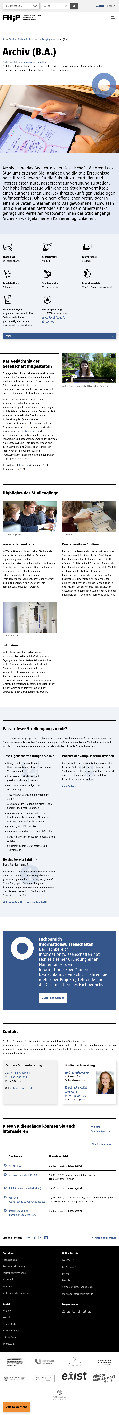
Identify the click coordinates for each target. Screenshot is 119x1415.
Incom (65, 1274)
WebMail (67, 1260)
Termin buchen (21, 1088)
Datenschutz (9, 1324)
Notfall (6, 1317)
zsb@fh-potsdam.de (19, 1073)
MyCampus (68, 1267)
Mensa (6, 1286)
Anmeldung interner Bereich (77, 1287)
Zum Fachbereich (53, 997)
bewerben (24, 465)
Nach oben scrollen (105, 1238)
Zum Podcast (69, 786)
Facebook (34, 1237)
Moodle (66, 1280)
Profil (8, 336)
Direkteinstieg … (14, 6)
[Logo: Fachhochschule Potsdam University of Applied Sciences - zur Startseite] (23, 18)
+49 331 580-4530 (77, 1095)
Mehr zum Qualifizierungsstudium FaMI (25, 902)
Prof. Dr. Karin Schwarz (77, 1072)
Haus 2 (83, 1099)
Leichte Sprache (11, 1337)
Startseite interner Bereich (76, 1294)
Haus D (21, 1081)
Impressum (9, 1344)
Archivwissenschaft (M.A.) (23, 1175)
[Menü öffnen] (113, 18)
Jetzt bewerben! (16, 1407)
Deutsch (100, 6)
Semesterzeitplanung (14, 1266)
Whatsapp (46, 1237)
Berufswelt (21, 458)
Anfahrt (7, 1311)
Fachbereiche (10, 1260)
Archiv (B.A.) (15, 1165)
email (40, 1237)
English (111, 6)
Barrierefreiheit (11, 1330)
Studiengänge (45, 39)
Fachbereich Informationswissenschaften (25, 62)
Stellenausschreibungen (16, 1293)
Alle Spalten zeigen (102, 1144)
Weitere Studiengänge (99, 1129)
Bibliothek (8, 1279)
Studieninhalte (29, 431)
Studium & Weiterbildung (21, 39)
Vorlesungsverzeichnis (14, 1273)
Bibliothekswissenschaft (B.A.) (25, 1188)
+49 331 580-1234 (17, 1077)
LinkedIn (28, 1237)
